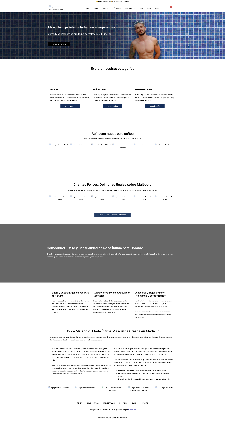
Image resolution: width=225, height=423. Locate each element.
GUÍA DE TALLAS (145, 8)
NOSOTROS (123, 403)
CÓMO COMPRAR (93, 403)
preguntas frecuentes (119, 418)
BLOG (157, 8)
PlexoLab (132, 410)
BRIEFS (105, 8)
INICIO (87, 8)
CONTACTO (144, 403)
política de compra (104, 418)
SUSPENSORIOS (130, 8)
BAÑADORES (116, 8)
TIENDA (95, 8)
